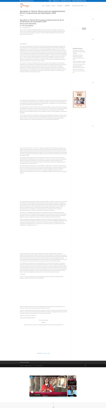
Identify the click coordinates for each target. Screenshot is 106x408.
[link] (31, 377)
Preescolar (48, 5)
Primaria (53, 5)
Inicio (43, 5)
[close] (53, 403)
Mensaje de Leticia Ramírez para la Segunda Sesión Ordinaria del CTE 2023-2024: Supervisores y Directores (48, 377)
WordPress (40, 365)
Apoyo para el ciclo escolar (78, 5)
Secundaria (60, 5)
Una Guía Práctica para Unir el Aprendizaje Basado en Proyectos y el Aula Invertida (79, 66)
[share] (65, 377)
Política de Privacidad (24, 362)
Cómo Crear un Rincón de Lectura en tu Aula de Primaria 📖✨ (79, 71)
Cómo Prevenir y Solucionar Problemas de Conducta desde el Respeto (79, 52)
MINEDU (21, 15)
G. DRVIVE (45, 353)
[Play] (72, 388)
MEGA (49, 353)
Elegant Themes (28, 365)
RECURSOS (67, 5)
